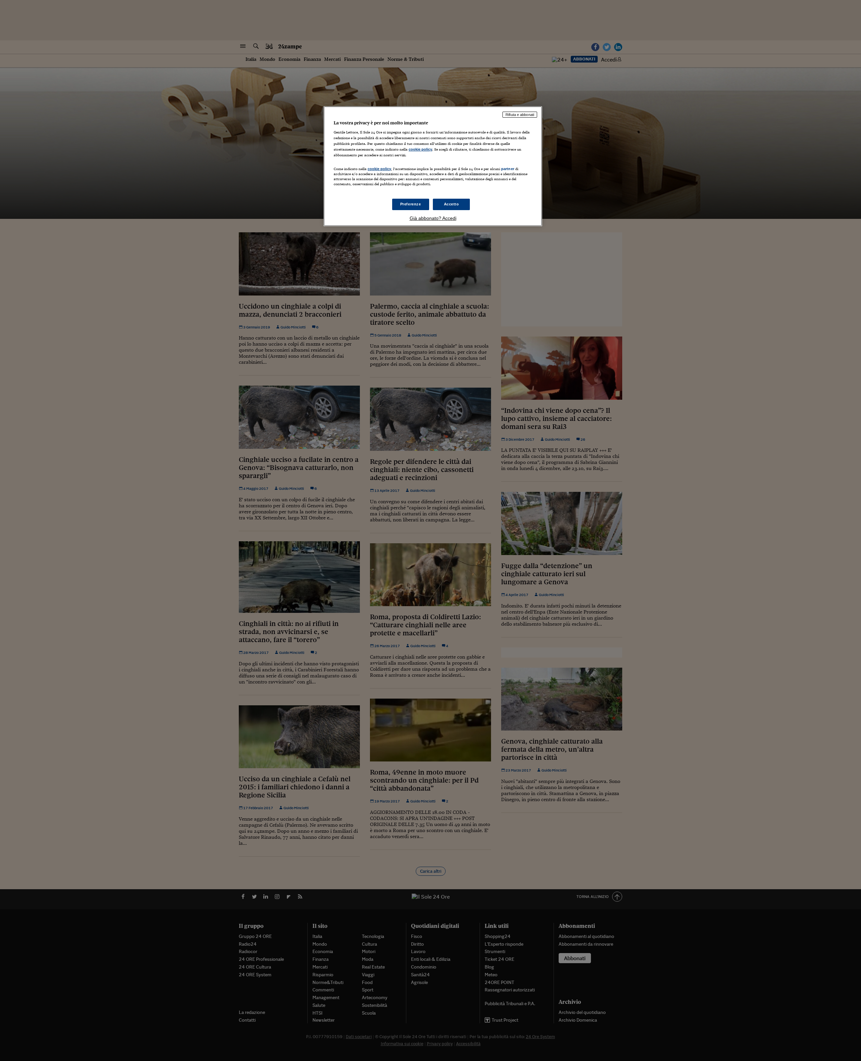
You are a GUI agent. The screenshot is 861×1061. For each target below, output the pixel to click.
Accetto (451, 204)
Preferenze (410, 204)
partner (507, 169)
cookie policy (420, 149)
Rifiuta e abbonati (520, 115)
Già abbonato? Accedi (433, 218)
